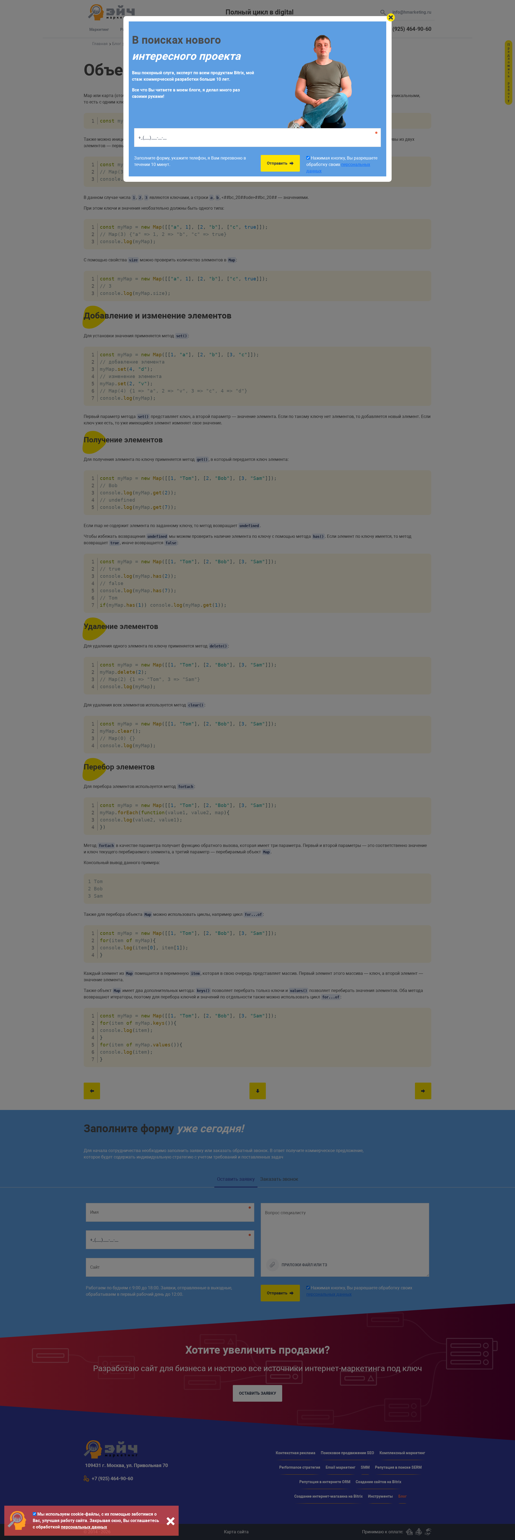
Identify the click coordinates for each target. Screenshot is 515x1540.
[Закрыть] (391, 17)
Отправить (277, 163)
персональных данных (84, 1527)
